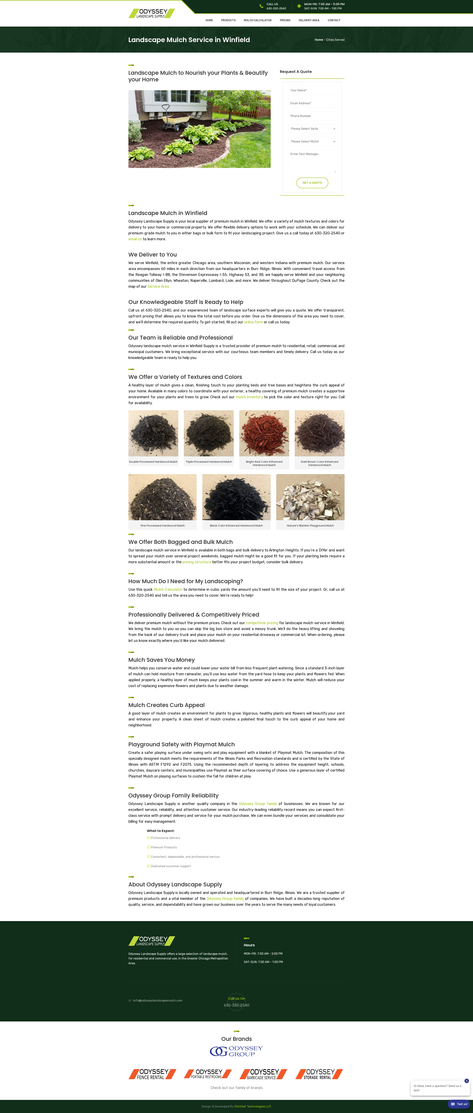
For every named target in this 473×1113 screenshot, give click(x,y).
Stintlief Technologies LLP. (253, 1106)
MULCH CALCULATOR (258, 20)
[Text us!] (459, 1105)
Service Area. (159, 286)
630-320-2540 (276, 8)
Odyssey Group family (258, 803)
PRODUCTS (228, 20)
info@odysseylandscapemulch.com (157, 1000)
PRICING (285, 20)
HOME (209, 20)
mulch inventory (249, 397)
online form (254, 322)
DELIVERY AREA (309, 20)
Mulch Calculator (168, 589)
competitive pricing (262, 623)
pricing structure (197, 562)
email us (135, 239)
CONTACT (334, 20)
